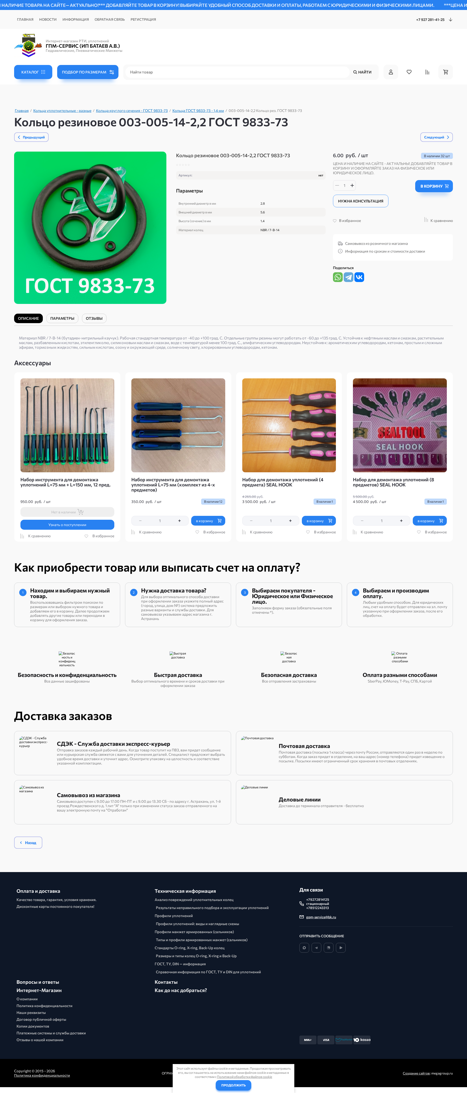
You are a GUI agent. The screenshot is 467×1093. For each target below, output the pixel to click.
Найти (364, 72)
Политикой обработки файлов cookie (244, 1077)
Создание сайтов (416, 1073)
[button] (33, 72)
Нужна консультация (360, 201)
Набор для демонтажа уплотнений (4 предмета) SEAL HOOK (282, 482)
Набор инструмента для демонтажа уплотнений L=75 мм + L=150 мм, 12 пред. (65, 482)
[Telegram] (348, 277)
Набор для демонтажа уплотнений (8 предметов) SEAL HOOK (393, 482)
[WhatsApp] (338, 277)
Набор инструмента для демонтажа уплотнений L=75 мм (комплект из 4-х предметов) (173, 484)
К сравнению (442, 220)
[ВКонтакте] (359, 277)
